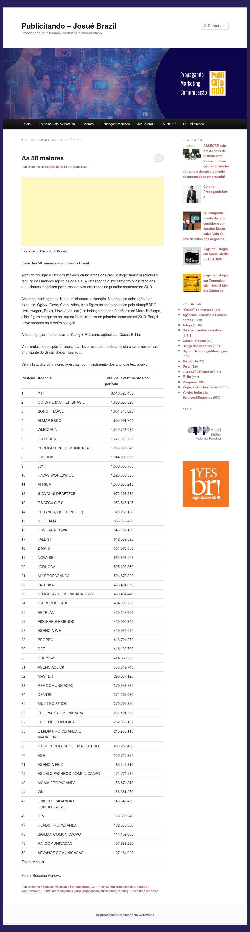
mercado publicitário (66, 891)
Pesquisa (190, 382)
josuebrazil (80, 166)
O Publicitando (193, 123)
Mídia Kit (169, 123)
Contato (88, 123)
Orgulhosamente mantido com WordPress (125, 915)
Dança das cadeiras (197, 345)
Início (27, 123)
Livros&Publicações (198, 371)
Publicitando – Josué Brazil (68, 25)
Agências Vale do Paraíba (56, 123)
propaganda (90, 891)
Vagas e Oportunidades (200, 387)
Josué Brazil (146, 123)
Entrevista (190, 361)
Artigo (187, 325)
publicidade (108, 891)
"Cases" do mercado (198, 309)
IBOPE (46, 891)
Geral (187, 366)
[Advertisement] (92, 211)
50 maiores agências (120, 886)
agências (143, 886)
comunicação (30, 891)
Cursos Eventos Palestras (202, 330)
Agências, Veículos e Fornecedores (65, 886)
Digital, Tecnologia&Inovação (205, 351)
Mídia (187, 376)
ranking (123, 891)
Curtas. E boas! (194, 340)
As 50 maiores (42, 157)
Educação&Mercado (115, 123)
